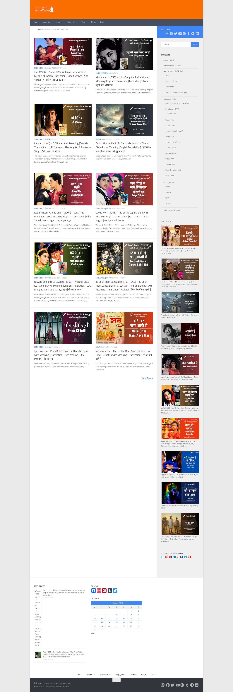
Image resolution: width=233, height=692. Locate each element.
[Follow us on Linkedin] (197, 33)
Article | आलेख (168, 60)
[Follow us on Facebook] (171, 33)
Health (167, 76)
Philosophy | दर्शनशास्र (173, 142)
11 (102, 619)
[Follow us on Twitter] (175, 33)
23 (138, 622)
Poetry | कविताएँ (170, 148)
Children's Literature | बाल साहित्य (177, 103)
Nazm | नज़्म (169, 137)
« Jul (92, 633)
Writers (85, 22)
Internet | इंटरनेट (171, 81)
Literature (59, 22)
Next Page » (147, 378)
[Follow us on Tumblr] (188, 33)
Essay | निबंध (169, 120)
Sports (167, 198)
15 (131, 619)
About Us (46, 22)
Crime (167, 187)
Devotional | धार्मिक (172, 109)
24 (94, 626)
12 (109, 619)
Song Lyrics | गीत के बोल (42, 68)
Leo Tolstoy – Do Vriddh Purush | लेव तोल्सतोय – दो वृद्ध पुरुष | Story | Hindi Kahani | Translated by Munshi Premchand (179, 539)
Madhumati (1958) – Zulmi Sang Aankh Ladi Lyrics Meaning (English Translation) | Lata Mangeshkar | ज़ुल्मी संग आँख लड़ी (123, 81)
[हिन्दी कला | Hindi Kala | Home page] (44, 9)
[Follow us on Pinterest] (184, 33)
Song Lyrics (72, 22)
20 (116, 622)
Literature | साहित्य (169, 99)
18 (102, 622)
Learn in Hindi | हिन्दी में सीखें (173, 71)
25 (102, 626)
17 (94, 622)
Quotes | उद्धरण (170, 153)
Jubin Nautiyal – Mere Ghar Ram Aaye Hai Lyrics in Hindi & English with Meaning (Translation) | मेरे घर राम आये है (124, 355)
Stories (102, 22)
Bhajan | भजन (100, 347)
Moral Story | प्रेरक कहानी (174, 131)
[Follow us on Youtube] (179, 33)
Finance (168, 192)
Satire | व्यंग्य (169, 159)
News (93, 22)
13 (116, 619)
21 (124, 622)
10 (94, 619)
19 (109, 622)
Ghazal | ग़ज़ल (100, 139)
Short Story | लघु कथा (173, 170)
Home (36, 22)
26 (109, 626)
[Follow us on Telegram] (192, 33)
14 (124, 619)
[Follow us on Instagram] (167, 33)
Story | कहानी (169, 176)
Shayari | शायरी (170, 164)
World (167, 203)
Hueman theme (63, 686)
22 (131, 622)
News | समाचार (168, 183)
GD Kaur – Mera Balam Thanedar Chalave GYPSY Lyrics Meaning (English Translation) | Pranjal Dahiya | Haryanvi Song (179, 250)
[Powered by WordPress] (43, 686)
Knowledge (169, 87)
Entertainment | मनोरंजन (172, 66)
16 (138, 619)
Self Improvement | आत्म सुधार (176, 92)
